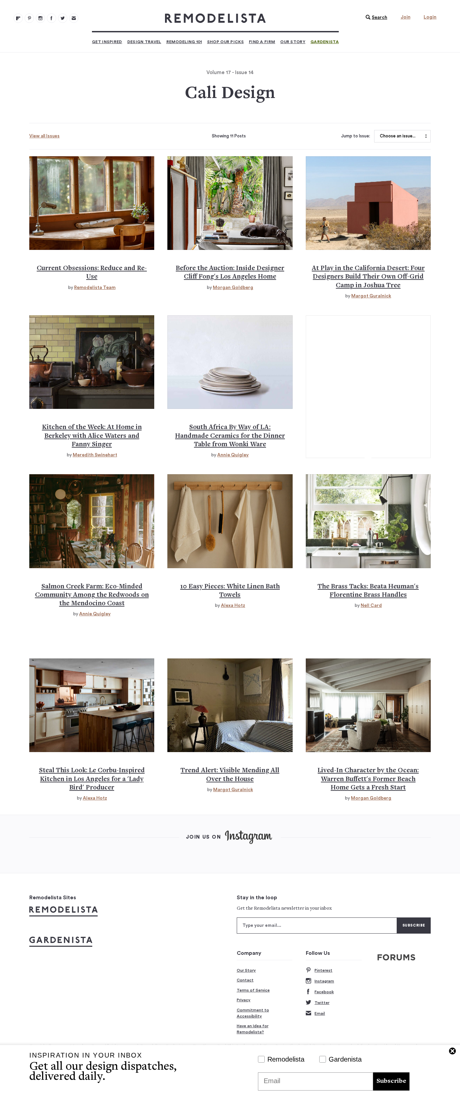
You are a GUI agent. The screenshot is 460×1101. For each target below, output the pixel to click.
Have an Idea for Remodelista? (252, 1029)
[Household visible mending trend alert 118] (229, 705)
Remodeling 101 (184, 42)
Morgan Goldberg (233, 287)
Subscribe (391, 1081)
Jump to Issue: (355, 136)
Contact (245, 980)
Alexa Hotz (233, 605)
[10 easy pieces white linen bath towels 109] (229, 521)
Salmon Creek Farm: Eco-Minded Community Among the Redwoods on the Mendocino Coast (92, 595)
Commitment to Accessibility (253, 1013)
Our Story (292, 42)
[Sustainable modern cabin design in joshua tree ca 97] (368, 203)
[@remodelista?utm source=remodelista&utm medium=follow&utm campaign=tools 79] (18, 18)
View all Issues (44, 136)
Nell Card (371, 605)
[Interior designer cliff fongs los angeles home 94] (229, 203)
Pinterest (323, 970)
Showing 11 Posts (229, 136)
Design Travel (144, 42)
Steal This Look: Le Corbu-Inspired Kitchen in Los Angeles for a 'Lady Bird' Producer (92, 779)
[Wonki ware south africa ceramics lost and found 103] (229, 362)
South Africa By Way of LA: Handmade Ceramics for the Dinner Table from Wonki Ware (230, 436)
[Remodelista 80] (29, 18)
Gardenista (324, 42)
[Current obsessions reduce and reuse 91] (91, 203)
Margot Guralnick (371, 296)
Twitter (322, 1003)
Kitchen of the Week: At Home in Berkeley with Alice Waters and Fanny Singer (92, 436)
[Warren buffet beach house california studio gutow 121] (368, 705)
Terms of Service (253, 990)
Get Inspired (107, 42)
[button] (374, 17)
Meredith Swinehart (95, 455)
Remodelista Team (95, 287)
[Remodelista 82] (51, 18)
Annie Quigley (233, 455)
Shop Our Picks (225, 42)
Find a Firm (262, 42)
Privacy (244, 1000)
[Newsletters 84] (73, 18)
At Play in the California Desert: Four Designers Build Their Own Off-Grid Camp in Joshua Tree (368, 277)
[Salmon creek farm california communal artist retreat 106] (91, 521)
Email (320, 1013)
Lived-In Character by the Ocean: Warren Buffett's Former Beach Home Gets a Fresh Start (368, 779)
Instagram (324, 981)
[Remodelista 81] (40, 18)
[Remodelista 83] (62, 18)
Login (430, 17)
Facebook (324, 992)
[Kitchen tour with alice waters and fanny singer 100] (91, 362)
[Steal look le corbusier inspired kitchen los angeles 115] (91, 705)
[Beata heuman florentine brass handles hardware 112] (368, 521)
